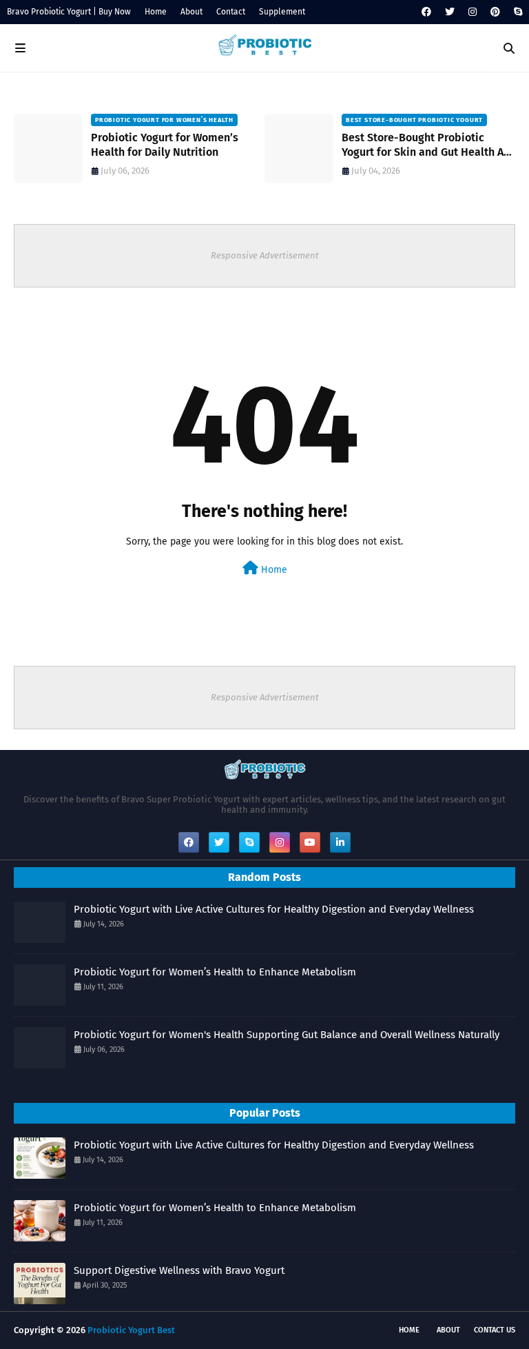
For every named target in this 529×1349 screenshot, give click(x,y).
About (191, 12)
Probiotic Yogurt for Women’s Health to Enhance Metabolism (215, 972)
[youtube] (310, 842)
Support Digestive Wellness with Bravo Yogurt (179, 1270)
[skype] (516, 12)
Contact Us (494, 1330)
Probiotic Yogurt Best (131, 1330)
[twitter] (450, 12)
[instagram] (472, 12)
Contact (230, 12)
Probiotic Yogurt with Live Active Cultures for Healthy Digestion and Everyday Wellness (274, 909)
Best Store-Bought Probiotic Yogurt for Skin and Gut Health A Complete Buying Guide (423, 145)
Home (156, 12)
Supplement (282, 12)
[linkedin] (340, 842)
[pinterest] (495, 12)
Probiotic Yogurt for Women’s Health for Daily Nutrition (164, 145)
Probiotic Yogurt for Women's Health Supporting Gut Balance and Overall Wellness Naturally (286, 1034)
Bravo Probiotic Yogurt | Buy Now (69, 12)
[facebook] (426, 12)
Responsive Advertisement (265, 255)
